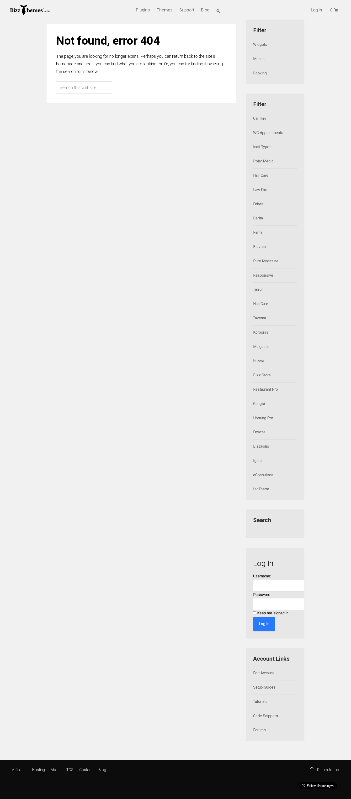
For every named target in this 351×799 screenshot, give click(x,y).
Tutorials (260, 701)
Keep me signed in (272, 613)
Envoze (259, 432)
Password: (262, 594)
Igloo (257, 460)
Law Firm (260, 189)
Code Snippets (265, 716)
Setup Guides (264, 687)
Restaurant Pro (265, 389)
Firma (257, 232)
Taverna (259, 318)
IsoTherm (261, 489)
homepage (66, 63)
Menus (259, 59)
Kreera (258, 360)
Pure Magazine (265, 261)
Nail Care (260, 303)
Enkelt (258, 204)
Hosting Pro (263, 418)
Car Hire (259, 118)
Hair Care (260, 175)
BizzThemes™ (30, 9)
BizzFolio (261, 446)
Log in (316, 9)
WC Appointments (268, 132)
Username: (262, 576)
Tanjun (258, 289)
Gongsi (259, 403)
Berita (258, 218)
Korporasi (261, 332)
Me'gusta (261, 346)
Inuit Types (262, 147)
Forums (259, 730)
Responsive (263, 275)
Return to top (327, 770)
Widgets (260, 44)
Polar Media (263, 161)
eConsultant (263, 475)
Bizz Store (262, 375)
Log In (264, 624)
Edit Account (263, 673)
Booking (260, 73)
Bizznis (259, 246)
